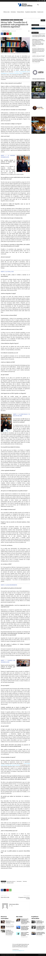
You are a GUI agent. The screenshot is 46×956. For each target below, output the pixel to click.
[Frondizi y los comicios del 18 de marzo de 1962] (34, 921)
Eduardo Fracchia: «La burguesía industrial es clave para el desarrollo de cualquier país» (25, 921)
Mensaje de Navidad (10, 926)
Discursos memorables (4, 917)
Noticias (21, 19)
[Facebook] (38, 1)
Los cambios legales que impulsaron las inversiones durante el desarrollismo (40, 928)
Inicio (2, 18)
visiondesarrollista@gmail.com (18, 950)
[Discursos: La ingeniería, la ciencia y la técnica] (3, 921)
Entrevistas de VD (16, 19)
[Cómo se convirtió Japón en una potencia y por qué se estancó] (18, 933)
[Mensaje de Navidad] (3, 927)
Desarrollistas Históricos (11, 881)
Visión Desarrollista (14, 904)
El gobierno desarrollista (35, 917)
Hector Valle (3, 882)
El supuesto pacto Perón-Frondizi (24, 898)
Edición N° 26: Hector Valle (8, 18)
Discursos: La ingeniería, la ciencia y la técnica (10, 921)
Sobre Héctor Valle (5, 897)
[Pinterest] (7, 34)
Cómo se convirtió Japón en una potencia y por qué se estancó (25, 934)
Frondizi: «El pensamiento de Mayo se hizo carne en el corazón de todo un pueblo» (10, 932)
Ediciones (11, 19)
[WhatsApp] (10, 34)
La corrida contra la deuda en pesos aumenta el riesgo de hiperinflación (25, 928)
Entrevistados (19, 881)
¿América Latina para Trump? (38, 56)
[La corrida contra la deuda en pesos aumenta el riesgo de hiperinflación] (18, 927)
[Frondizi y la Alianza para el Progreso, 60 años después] (34, 933)
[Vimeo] (42, 1)
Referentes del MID (10, 882)
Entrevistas (25, 881)
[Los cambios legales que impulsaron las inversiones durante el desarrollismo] (34, 927)
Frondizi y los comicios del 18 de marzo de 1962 (40, 921)
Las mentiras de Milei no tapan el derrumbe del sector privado (38, 36)
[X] (41, 1)
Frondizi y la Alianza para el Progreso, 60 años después (40, 933)
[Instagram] (39, 1)
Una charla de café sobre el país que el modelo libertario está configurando (38, 60)
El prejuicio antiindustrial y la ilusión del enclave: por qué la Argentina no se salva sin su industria (38, 50)
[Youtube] (44, 1)
